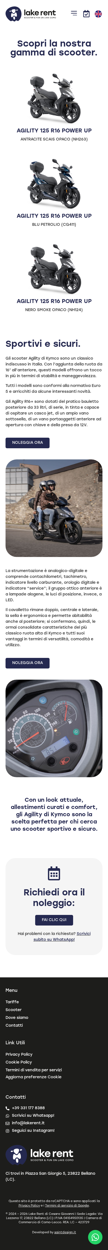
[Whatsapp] (95, 1237)
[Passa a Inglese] (98, 14)
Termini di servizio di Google (67, 1205)
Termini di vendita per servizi (34, 1070)
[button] (74, 14)
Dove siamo (17, 1018)
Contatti (14, 1026)
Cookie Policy (19, 1062)
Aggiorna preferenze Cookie (33, 1077)
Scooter (14, 1010)
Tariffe (12, 1002)
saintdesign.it (65, 1232)
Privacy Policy (19, 1055)
